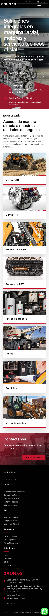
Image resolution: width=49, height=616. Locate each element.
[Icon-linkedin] (41, 2)
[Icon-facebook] (35, 2)
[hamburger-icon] (39, 6)
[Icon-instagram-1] (38, 2)
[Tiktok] (44, 2)
